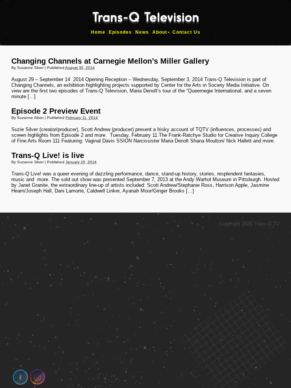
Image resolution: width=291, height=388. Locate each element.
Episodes (120, 32)
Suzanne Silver (30, 68)
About (159, 32)
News (142, 32)
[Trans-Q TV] (145, 20)
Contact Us (186, 32)
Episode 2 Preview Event (56, 111)
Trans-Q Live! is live (47, 155)
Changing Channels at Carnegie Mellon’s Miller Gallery (110, 61)
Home (98, 32)
